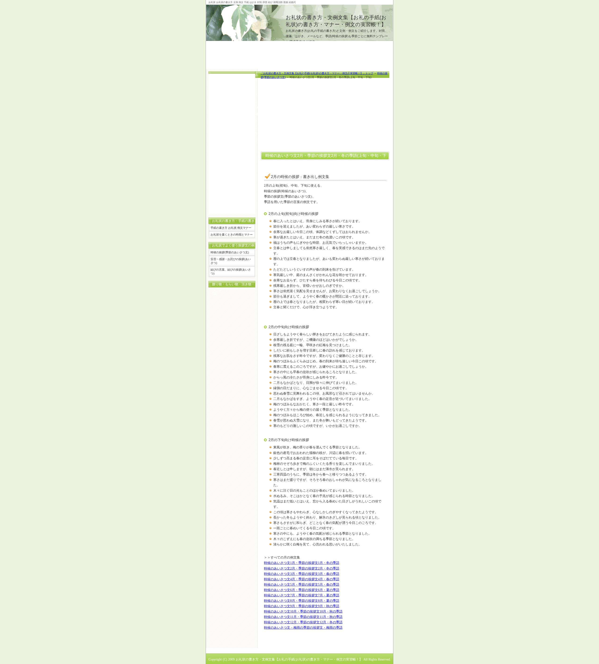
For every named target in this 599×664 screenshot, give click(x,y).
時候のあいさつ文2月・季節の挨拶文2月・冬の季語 (301, 568)
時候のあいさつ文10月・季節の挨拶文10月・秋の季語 (303, 611)
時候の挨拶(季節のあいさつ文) (230, 252)
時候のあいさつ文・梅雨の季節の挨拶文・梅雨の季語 (303, 627)
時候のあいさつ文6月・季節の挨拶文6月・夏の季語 (301, 590)
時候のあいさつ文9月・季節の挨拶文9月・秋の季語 (301, 606)
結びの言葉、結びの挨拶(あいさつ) (231, 271)
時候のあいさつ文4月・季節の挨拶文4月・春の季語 (301, 579)
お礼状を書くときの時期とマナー (232, 234)
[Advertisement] (299, 51)
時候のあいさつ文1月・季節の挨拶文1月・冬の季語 (301, 563)
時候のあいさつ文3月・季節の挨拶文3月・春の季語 (301, 574)
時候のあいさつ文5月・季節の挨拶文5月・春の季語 (301, 584)
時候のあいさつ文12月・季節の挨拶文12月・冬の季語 (303, 622)
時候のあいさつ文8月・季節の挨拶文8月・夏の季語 (301, 600)
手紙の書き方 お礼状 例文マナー (231, 227)
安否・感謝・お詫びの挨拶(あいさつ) (231, 261)
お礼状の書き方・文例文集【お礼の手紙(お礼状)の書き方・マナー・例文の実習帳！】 (299, 659)
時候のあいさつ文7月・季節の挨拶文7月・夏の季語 (301, 595)
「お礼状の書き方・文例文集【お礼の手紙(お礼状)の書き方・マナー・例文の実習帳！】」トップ (317, 73)
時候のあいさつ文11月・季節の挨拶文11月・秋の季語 (303, 617)
